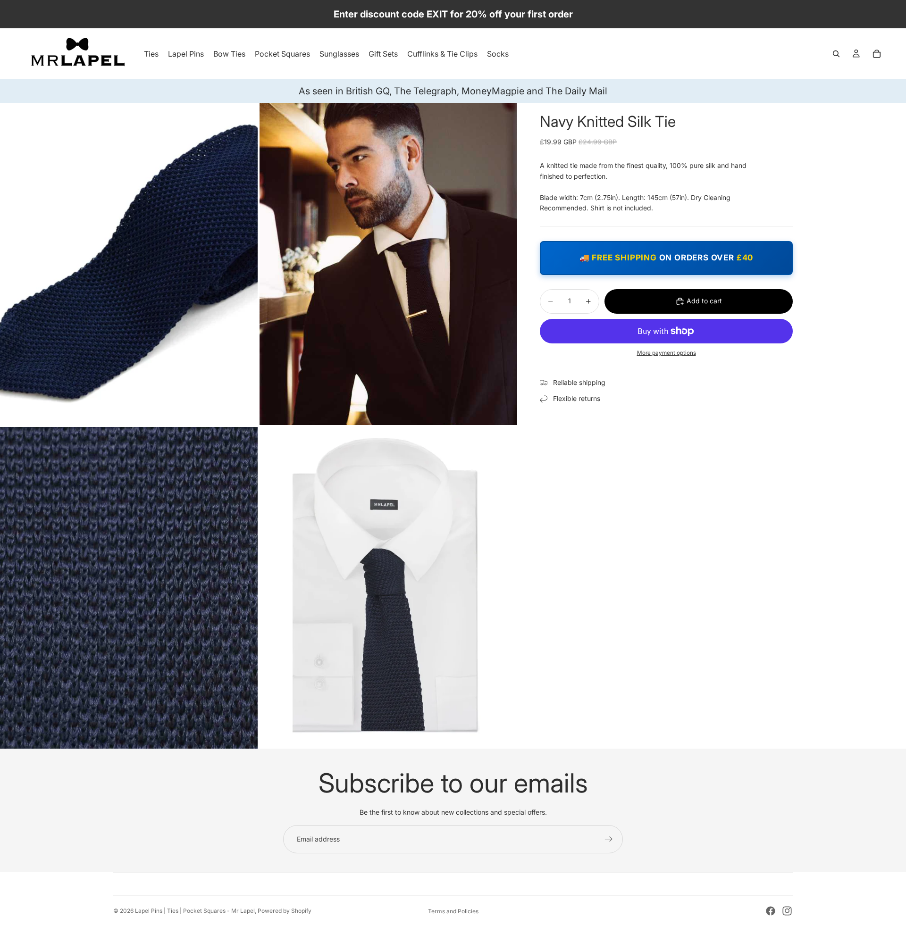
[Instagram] (787, 911)
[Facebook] (770, 911)
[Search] (836, 53)
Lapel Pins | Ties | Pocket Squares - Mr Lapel (195, 910)
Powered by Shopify (284, 910)
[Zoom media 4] (388, 588)
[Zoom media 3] (129, 588)
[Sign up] (609, 839)
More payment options (666, 353)
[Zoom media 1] (129, 264)
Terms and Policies (453, 911)
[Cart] (876, 53)
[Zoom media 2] (388, 264)
